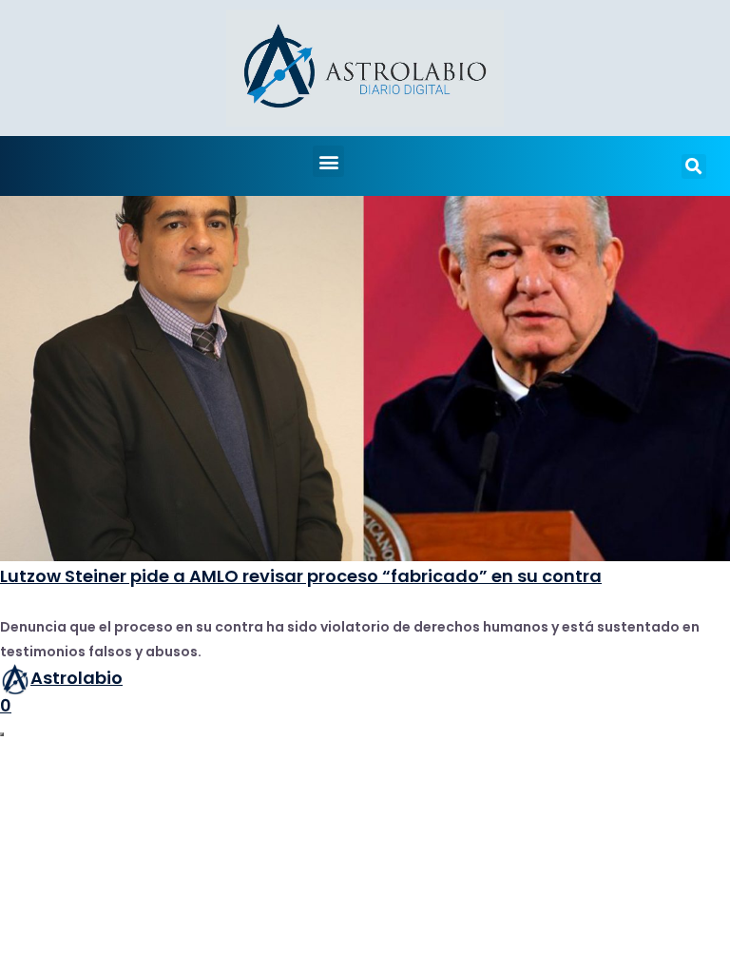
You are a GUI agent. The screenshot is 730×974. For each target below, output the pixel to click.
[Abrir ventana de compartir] (2, 734)
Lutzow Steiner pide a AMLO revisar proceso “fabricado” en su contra (301, 576)
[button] (328, 161)
